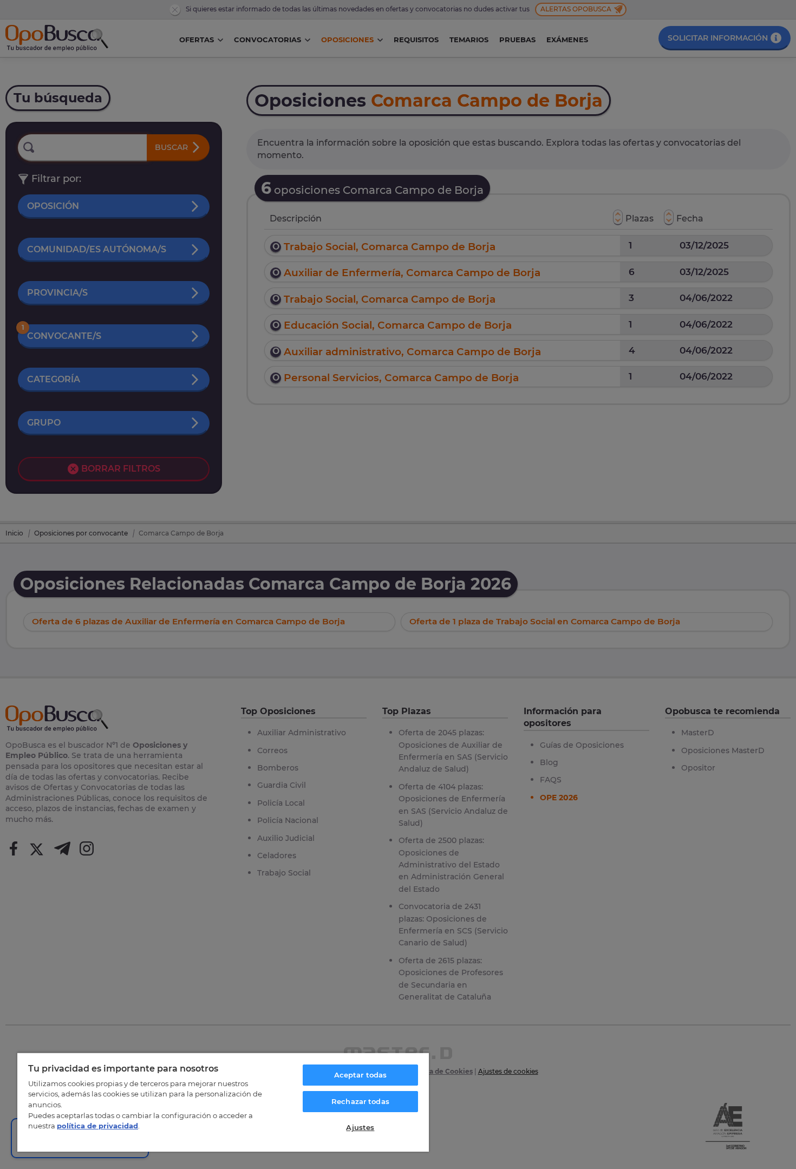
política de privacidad (97, 1125)
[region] (223, 1102)
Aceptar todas (360, 1074)
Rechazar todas (360, 1101)
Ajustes (360, 1127)
